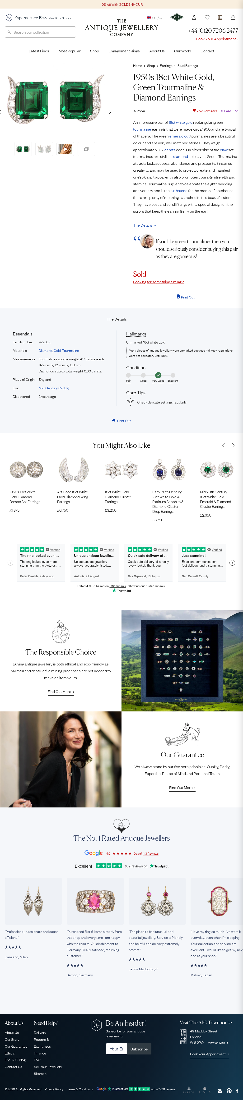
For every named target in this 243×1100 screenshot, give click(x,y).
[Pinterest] (229, 1090)
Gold (57, 350)
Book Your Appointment (216, 38)
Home (137, 65)
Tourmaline (70, 350)
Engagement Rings (124, 50)
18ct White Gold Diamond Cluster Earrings (118, 496)
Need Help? (46, 1023)
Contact (207, 50)
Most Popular (70, 50)
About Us (157, 50)
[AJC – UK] (121, 31)
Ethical (10, 1052)
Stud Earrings (188, 65)
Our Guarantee (16, 1046)
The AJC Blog (15, 1059)
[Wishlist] (207, 17)
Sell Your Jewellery (48, 1066)
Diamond (45, 350)
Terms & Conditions (80, 1088)
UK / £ (157, 17)
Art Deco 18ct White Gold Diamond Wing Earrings (72, 496)
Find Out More (59, 691)
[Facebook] (237, 1090)
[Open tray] (220, 16)
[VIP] (177, 17)
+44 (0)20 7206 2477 (213, 30)
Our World (182, 50)
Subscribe (139, 1048)
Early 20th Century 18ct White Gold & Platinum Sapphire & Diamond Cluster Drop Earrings (168, 501)
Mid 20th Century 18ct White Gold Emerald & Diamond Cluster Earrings (215, 499)
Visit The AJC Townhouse (206, 1023)
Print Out (188, 296)
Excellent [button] (173, 380)
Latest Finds (39, 50)
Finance (40, 1052)
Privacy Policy (54, 1088)
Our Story (12, 1039)
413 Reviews (151, 853)
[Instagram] (220, 1090)
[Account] (194, 17)
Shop (94, 50)
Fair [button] (128, 380)
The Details (142, 225)
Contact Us (13, 1066)
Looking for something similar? (158, 281)
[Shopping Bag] (233, 17)
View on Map (217, 1042)
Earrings (166, 65)
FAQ (37, 1059)
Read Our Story (59, 17)
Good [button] (143, 380)
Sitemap (40, 1073)
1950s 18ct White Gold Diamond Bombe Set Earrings (24, 496)
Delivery (40, 1032)
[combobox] (40, 32)
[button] (110, 112)
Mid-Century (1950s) (54, 387)
